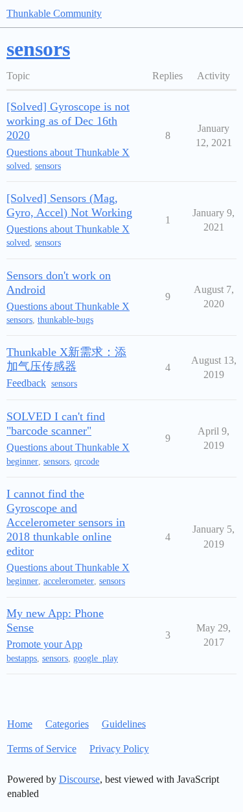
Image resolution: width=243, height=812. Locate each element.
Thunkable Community (54, 13)
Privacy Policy (119, 748)
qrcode (87, 461)
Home (19, 724)
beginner (22, 461)
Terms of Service (41, 748)
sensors (48, 166)
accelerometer (68, 581)
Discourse (79, 779)
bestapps (21, 658)
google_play (95, 658)
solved (18, 166)
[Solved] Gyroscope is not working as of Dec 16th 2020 (68, 121)
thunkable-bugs (65, 320)
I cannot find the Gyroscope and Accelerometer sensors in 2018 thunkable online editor (65, 522)
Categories (67, 724)
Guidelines (124, 724)
